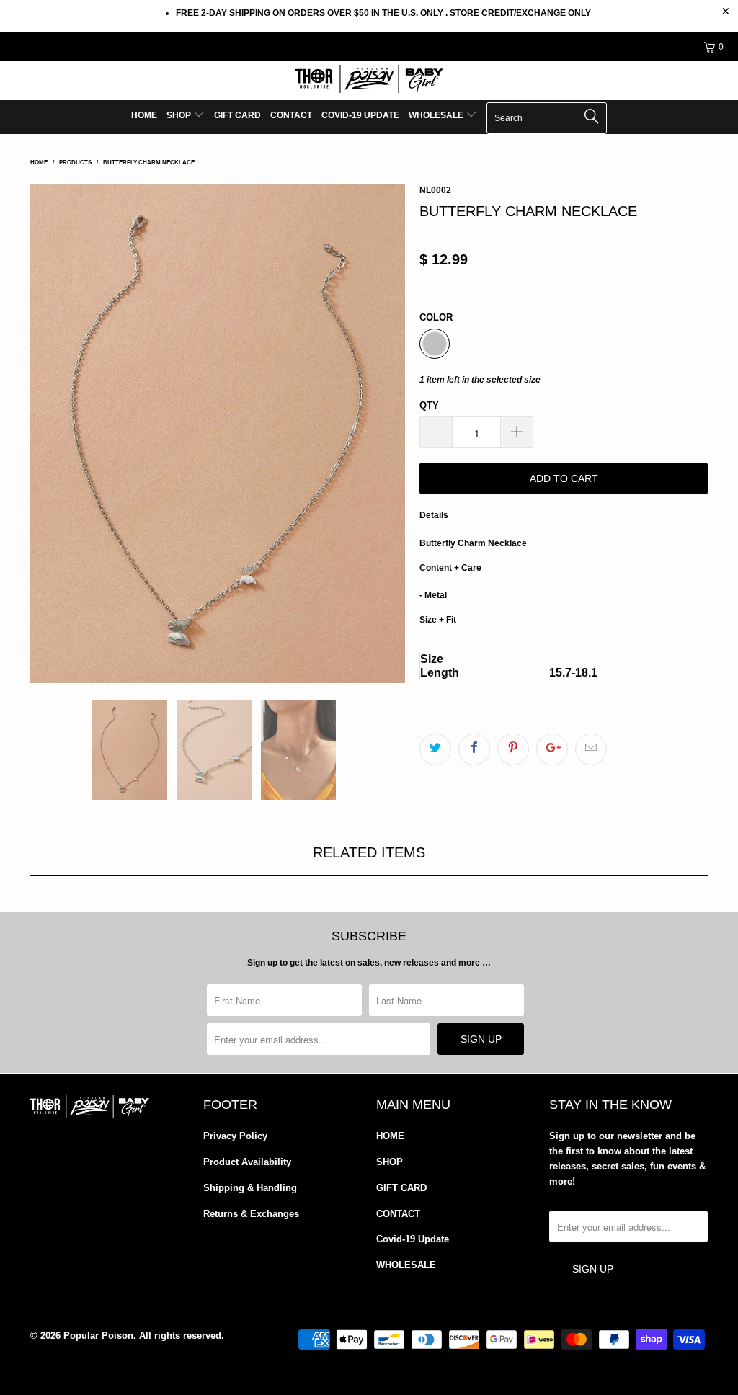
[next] (385, 433)
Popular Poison (98, 1335)
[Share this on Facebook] (474, 749)
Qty (429, 405)
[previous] (50, 433)
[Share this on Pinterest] (513, 749)
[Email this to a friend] (591, 749)
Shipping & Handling (250, 1187)
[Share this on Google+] (552, 749)
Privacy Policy (235, 1136)
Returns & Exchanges (251, 1213)
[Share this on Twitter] (435, 749)
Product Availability (247, 1161)
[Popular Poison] (369, 80)
